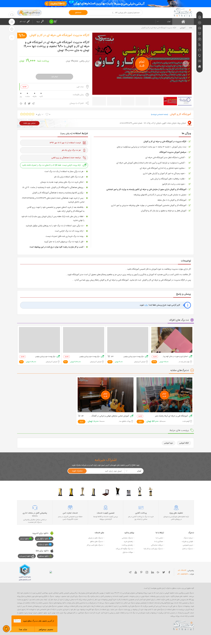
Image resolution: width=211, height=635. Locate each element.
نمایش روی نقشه (29, 123)
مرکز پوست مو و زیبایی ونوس (133, 356)
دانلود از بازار (24, 538)
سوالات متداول (128, 552)
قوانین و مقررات (187, 541)
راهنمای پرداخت (127, 545)
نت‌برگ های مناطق (96, 541)
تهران (169, 21)
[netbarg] (183, 625)
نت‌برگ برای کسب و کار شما (153, 548)
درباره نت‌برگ (188, 538)
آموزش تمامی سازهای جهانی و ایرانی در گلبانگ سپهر (109, 416)
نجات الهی (80, 86)
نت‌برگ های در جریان (95, 538)
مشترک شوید (77, 471)
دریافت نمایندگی (157, 545)
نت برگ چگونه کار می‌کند (124, 548)
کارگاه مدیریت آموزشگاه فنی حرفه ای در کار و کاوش (59, 35)
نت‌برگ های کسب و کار (95, 545)
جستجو (78, 12)
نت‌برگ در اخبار (187, 548)
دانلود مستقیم (43, 556)
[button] (98, 64)
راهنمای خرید (128, 541)
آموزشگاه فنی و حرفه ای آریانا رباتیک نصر (171, 416)
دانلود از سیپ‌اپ (25, 556)
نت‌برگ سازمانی (127, 538)
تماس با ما (159, 538)
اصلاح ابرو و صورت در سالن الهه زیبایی (175, 356)
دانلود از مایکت (43, 544)
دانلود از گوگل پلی (42, 538)
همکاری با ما (158, 541)
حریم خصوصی (188, 545)
